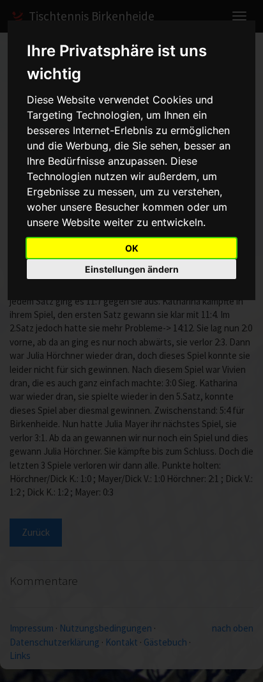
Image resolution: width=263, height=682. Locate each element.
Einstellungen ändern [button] (132, 269)
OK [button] (132, 248)
